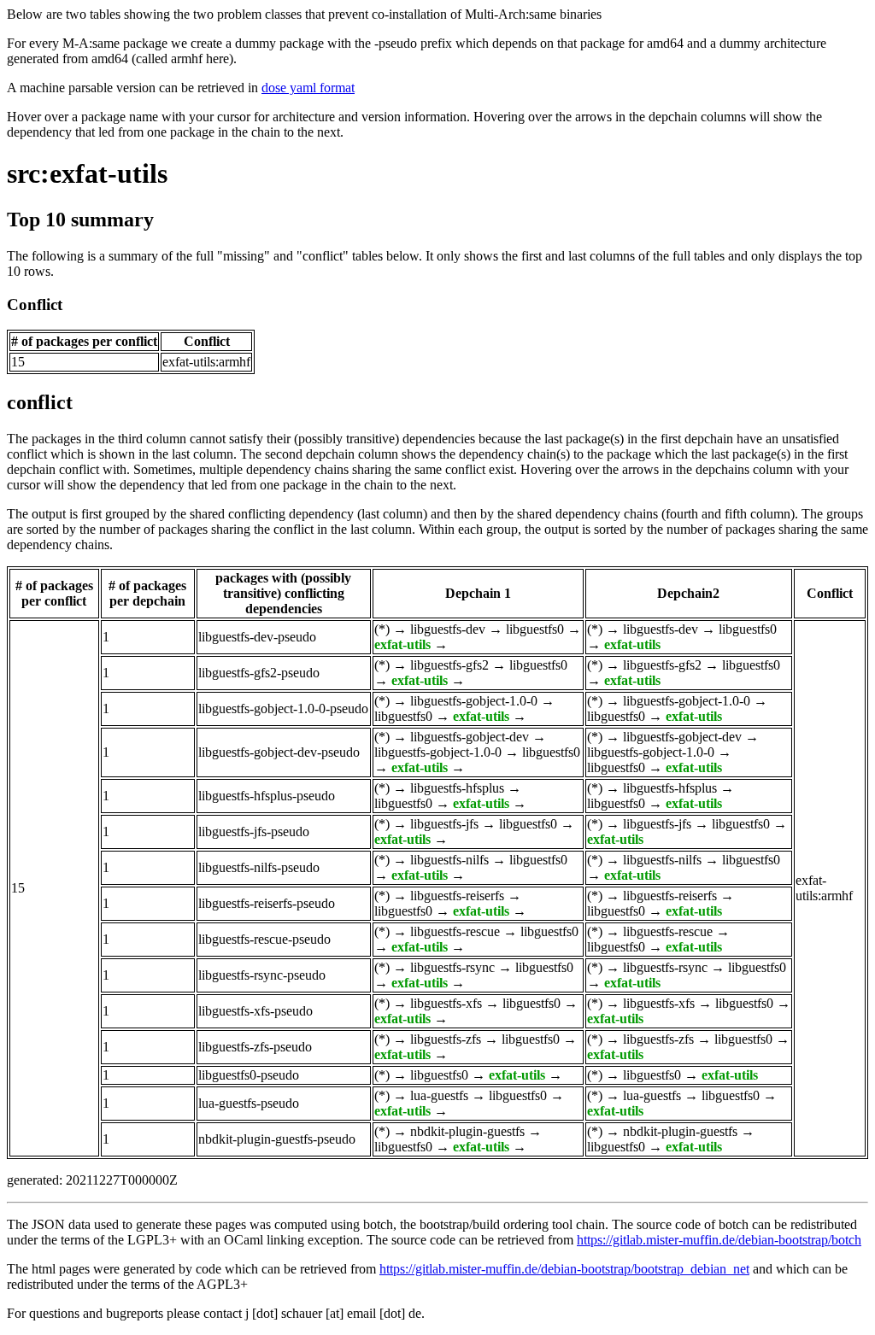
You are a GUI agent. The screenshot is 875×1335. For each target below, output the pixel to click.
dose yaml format (308, 87)
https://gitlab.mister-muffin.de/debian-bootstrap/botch (719, 1240)
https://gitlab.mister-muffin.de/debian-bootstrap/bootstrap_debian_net (564, 1269)
